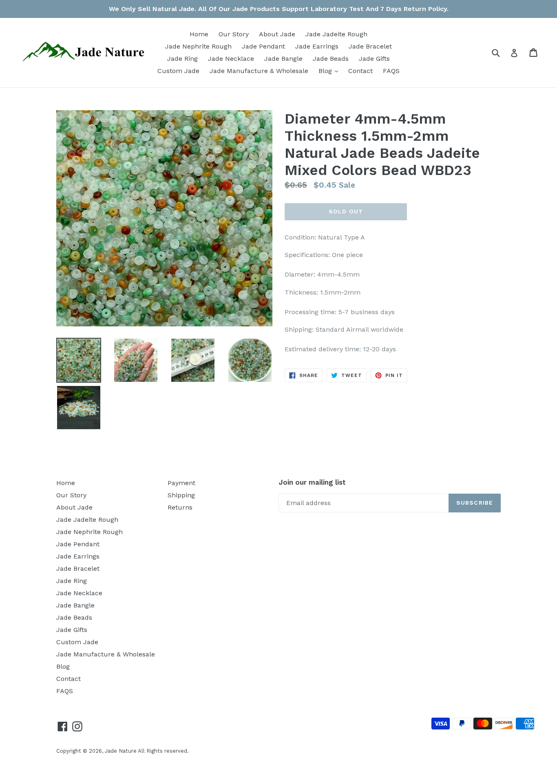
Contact (360, 71)
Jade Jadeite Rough (336, 34)
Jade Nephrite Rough (198, 46)
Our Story (234, 34)
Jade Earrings (316, 46)
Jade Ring (182, 58)
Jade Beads (331, 58)
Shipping (181, 495)
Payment (181, 483)
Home (199, 34)
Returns (180, 507)
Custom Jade (178, 71)
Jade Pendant (263, 46)
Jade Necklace (231, 58)
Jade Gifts (374, 58)
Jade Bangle (283, 58)
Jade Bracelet (370, 46)
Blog (330, 70)
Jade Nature (121, 751)
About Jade (277, 34)
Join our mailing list (312, 482)
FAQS (391, 71)
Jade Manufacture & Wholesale (259, 71)
